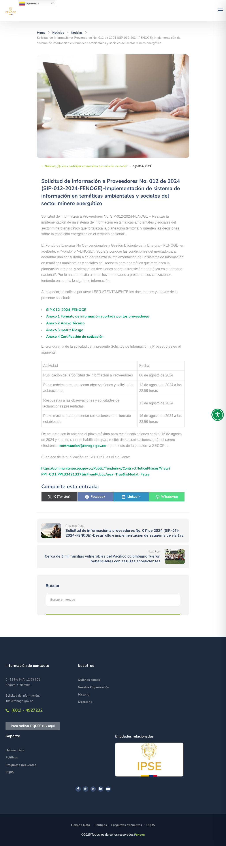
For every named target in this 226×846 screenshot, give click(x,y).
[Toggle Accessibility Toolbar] (217, 414)
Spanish (32, 3)
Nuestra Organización (93, 687)
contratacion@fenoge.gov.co (82, 445)
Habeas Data (15, 750)
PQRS (10, 772)
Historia (83, 694)
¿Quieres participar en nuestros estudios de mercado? (91, 166)
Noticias (58, 33)
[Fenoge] (10, 10)
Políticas (12, 757)
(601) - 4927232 (26, 710)
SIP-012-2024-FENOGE (66, 309)
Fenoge (139, 835)
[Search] (175, 600)
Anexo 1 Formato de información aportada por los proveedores (97, 316)
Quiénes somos (89, 680)
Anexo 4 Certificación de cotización (74, 336)
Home (41, 33)
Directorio (85, 702)
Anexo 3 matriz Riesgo (64, 330)
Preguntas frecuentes (21, 765)
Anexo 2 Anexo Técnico (65, 323)
